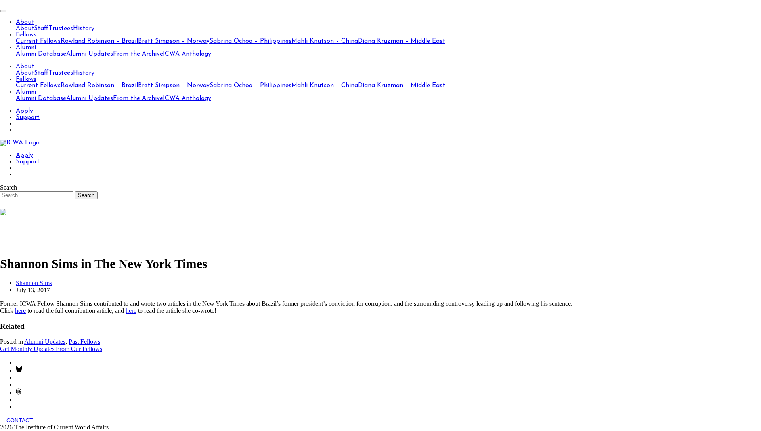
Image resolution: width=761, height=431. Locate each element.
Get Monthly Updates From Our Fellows (51, 348)
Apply (24, 111)
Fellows (26, 35)
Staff (41, 28)
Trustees (61, 28)
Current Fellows (38, 41)
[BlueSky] (19, 370)
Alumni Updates (89, 54)
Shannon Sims (34, 283)
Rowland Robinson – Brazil (99, 41)
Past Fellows (84, 341)
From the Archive (138, 54)
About (25, 22)
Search (8, 187)
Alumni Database (41, 54)
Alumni (26, 47)
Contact (19, 420)
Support (28, 117)
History (83, 28)
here (20, 310)
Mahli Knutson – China (324, 41)
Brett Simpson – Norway (174, 41)
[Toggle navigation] (3, 11)
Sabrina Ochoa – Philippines (250, 41)
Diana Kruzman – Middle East (401, 41)
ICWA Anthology (187, 54)
